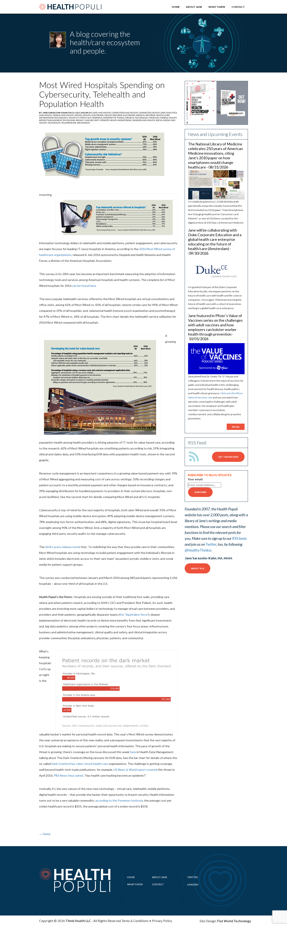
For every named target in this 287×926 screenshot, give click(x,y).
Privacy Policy (162, 921)
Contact (238, 6)
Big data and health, (100, 112)
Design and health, (64, 115)
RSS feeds (239, 538)
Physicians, (69, 120)
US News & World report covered (135, 769)
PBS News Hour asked (68, 775)
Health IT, (74, 117)
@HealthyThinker (198, 550)
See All (236, 426)
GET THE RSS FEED (228, 457)
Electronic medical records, (139, 115)
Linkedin (192, 884)
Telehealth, (54, 122)
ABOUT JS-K (197, 568)
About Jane (194, 6)
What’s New (216, 6)
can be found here (84, 285)
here (133, 752)
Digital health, (83, 115)
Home (176, 6)
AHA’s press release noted (62, 547)
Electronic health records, (107, 115)
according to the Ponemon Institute (119, 800)
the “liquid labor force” (133, 614)
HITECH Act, (85, 117)
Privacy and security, (88, 120)
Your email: (195, 479)
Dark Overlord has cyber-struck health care (80, 763)
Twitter (210, 544)
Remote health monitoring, (117, 120)
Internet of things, (114, 117)
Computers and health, (125, 112)
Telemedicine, (69, 122)
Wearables (83, 122)
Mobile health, (168, 117)
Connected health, (150, 112)
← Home (44, 834)
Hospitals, (97, 117)
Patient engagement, (51, 120)
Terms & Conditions (135, 921)
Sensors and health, (144, 120)
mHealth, (154, 117)
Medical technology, (137, 117)
